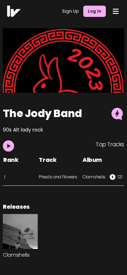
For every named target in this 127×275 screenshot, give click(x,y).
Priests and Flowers (58, 177)
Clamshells (94, 177)
